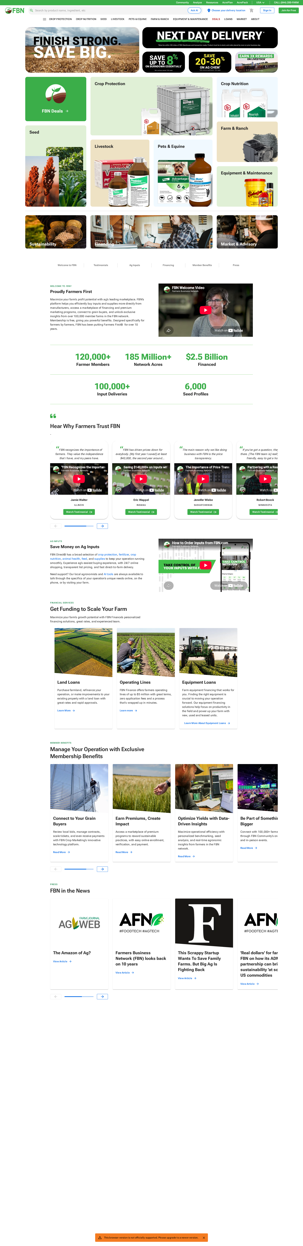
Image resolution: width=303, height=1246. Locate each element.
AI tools (108, 574)
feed (84, 558)
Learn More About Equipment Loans (205, 723)
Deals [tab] (216, 19)
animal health (71, 558)
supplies (99, 558)
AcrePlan (227, 2)
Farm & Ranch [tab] (160, 19)
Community (182, 2)
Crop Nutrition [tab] (86, 19)
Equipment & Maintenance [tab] (190, 19)
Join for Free (288, 10)
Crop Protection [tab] (60, 19)
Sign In (267, 10)
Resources (212, 2)
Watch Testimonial (77, 511)
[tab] (67, 265)
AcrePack (242, 2)
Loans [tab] (228, 19)
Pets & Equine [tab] (138, 19)
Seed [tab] (103, 19)
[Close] (203, 1237)
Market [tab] (242, 19)
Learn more (126, 710)
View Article (60, 961)
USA (258, 2)
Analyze (197, 2)
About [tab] (255, 19)
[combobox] (111, 10)
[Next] (102, 526)
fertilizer (124, 554)
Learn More (64, 710)
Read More (59, 852)
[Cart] (251, 10)
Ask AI (194, 10)
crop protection (107, 554)
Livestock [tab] (117, 19)
